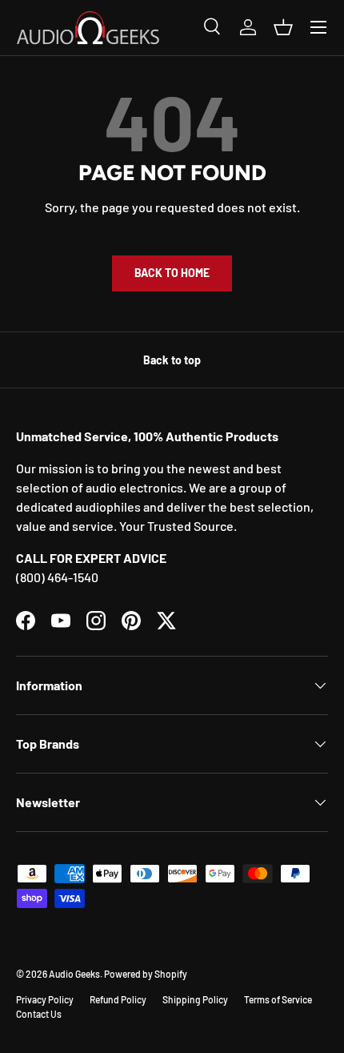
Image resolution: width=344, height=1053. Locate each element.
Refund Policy (118, 999)
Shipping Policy (195, 999)
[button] (283, 27)
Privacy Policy (45, 999)
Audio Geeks (74, 973)
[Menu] (318, 27)
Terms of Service (278, 999)
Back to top (172, 360)
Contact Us (39, 1013)
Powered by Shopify (145, 973)
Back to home (172, 272)
